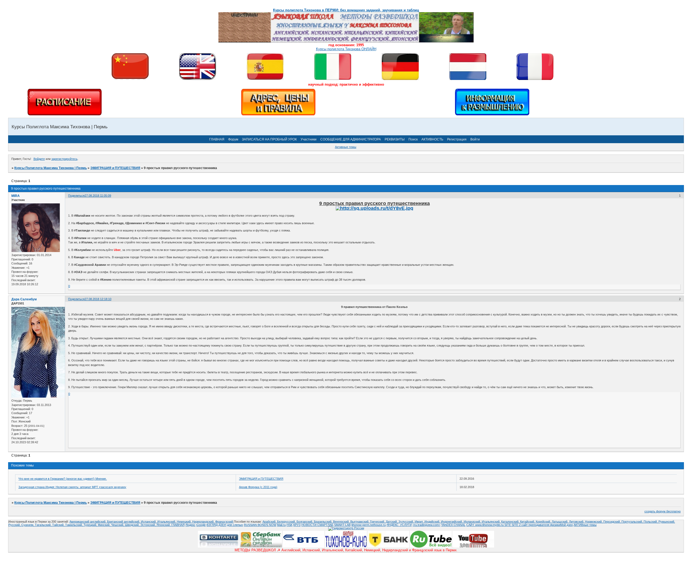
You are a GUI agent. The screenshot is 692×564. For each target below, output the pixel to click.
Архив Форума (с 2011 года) (258, 487)
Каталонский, (510, 521)
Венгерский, (341, 521)
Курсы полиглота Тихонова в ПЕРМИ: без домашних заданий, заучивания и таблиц (346, 10)
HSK (289, 524)
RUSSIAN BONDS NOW (260, 524)
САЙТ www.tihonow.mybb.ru (485, 524)
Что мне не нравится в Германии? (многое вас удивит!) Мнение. (62, 478)
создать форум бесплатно (662, 511)
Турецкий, (91, 524)
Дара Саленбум (24, 299)
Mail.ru (281, 524)
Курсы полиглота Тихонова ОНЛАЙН (346, 49)
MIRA (15, 196)
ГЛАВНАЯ (216, 139)
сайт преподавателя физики (540, 524)
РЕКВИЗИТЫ (395, 139)
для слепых (235, 524)
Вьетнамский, (360, 521)
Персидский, (612, 521)
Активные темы (345, 147)
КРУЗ (297, 524)
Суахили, (28, 524)
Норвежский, (594, 521)
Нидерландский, (203, 521)
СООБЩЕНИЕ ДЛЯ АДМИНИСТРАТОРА (350, 139)
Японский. (164, 524)
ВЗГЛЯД (212, 524)
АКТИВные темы (585, 524)
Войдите (39, 158)
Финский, (104, 524)
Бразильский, (323, 521)
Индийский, (432, 521)
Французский (224, 521)
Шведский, (132, 524)
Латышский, (560, 521)
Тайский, (58, 524)
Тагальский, (43, 524)
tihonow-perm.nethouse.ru (368, 524)
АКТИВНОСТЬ (432, 139)
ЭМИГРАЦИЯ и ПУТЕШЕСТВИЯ (115, 168)
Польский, (651, 521)
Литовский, (577, 521)
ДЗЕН (222, 524)
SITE (508, 524)
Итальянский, (167, 521)
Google (201, 524)
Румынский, (666, 521)
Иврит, (419, 521)
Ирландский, (473, 521)
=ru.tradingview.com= (426, 524)
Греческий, (378, 521)
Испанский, (149, 521)
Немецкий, (184, 521)
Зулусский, (406, 521)
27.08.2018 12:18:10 (98, 299)
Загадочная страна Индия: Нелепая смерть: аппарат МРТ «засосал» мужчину (72, 487)
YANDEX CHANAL (453, 524)
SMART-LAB (342, 524)
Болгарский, (305, 521)
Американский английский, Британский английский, (105, 521)
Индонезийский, (452, 521)
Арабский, (269, 521)
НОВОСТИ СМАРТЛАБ (317, 524)
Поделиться (76, 195)
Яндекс (190, 524)
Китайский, (528, 521)
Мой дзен (566, 524)
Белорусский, (287, 521)
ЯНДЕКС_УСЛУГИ (399, 524)
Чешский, (118, 524)
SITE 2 (516, 524)
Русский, (14, 524)
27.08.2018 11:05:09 (98, 195)
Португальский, (632, 521)
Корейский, (544, 521)
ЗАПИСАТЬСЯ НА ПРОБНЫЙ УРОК (269, 139)
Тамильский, (74, 524)
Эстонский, (148, 524)
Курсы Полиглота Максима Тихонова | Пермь (50, 168)
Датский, (392, 521)
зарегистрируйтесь (64, 158)
